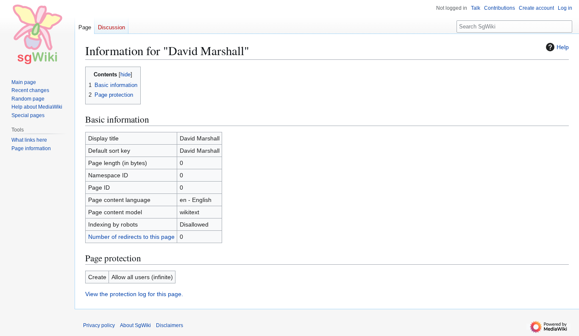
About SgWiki (135, 325)
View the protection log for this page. (134, 294)
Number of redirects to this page (131, 236)
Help (563, 47)
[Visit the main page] (37, 34)
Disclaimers (169, 325)
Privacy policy (99, 325)
